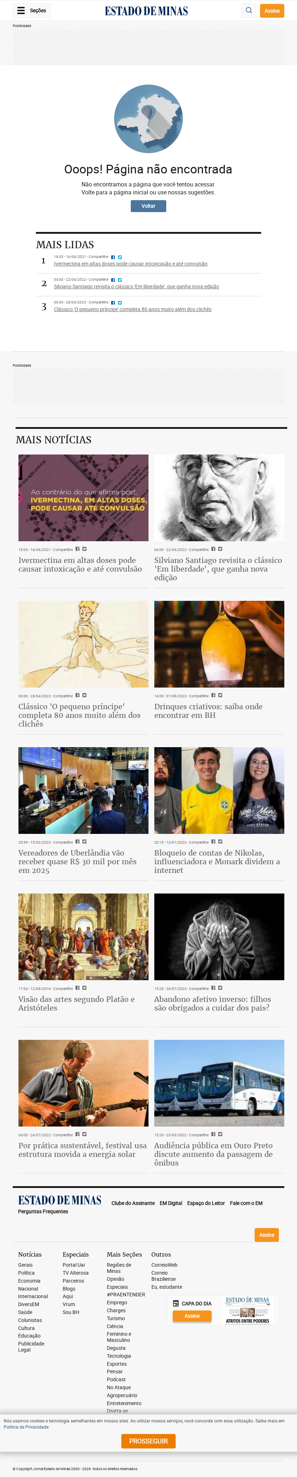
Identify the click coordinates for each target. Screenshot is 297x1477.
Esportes (117, 1364)
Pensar (115, 1372)
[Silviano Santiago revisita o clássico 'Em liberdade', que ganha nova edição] (219, 498)
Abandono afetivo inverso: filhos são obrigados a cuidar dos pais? (212, 1003)
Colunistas (30, 1320)
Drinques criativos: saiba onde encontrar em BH (208, 711)
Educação (29, 1336)
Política (26, 1273)
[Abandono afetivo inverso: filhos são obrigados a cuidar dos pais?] (219, 936)
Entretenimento (124, 1403)
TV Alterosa (76, 1273)
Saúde (25, 1312)
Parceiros (73, 1281)
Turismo (116, 1318)
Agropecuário (122, 1395)
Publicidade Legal (31, 1347)
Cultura (26, 1328)
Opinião (115, 1279)
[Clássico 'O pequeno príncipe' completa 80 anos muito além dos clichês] (83, 644)
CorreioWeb (164, 1265)
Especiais (117, 1287)
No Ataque (119, 1388)
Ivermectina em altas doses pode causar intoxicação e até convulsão (80, 564)
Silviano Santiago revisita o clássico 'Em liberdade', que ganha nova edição (218, 568)
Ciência (115, 1326)
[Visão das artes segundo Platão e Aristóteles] (83, 936)
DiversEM (28, 1304)
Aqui (68, 1296)
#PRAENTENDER (126, 1295)
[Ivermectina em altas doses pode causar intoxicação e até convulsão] (83, 498)
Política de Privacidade (26, 1427)
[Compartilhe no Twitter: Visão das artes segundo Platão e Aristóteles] (83, 988)
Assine (272, 10)
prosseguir (148, 1441)
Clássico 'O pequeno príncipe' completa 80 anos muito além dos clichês (79, 715)
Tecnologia (119, 1356)
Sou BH (71, 1312)
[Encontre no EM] (249, 11)
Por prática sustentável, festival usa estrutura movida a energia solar (82, 1150)
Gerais (25, 1265)
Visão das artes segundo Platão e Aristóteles (76, 1003)
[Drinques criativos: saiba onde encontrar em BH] (219, 644)
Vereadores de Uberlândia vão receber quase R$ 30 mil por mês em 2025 (77, 861)
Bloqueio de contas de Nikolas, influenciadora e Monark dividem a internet (217, 861)
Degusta (116, 1348)
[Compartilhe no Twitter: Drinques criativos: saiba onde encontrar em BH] (219, 696)
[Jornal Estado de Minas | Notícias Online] (146, 12)
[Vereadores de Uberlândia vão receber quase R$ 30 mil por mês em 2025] (83, 790)
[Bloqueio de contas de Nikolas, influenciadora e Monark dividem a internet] (219, 790)
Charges (116, 1311)
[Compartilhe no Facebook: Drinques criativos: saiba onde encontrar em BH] (212, 696)
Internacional (33, 1296)
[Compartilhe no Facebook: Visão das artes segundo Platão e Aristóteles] (77, 988)
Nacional (28, 1289)
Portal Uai (74, 1265)
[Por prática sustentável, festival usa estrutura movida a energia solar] (83, 1083)
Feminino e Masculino (119, 1337)
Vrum (69, 1304)
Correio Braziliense (163, 1276)
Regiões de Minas (119, 1268)
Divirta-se (117, 1411)
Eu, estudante (166, 1287)
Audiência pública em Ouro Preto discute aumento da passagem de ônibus (213, 1154)
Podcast (116, 1380)
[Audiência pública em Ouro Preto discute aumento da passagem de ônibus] (219, 1083)
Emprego (117, 1303)
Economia (29, 1281)
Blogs (69, 1289)
